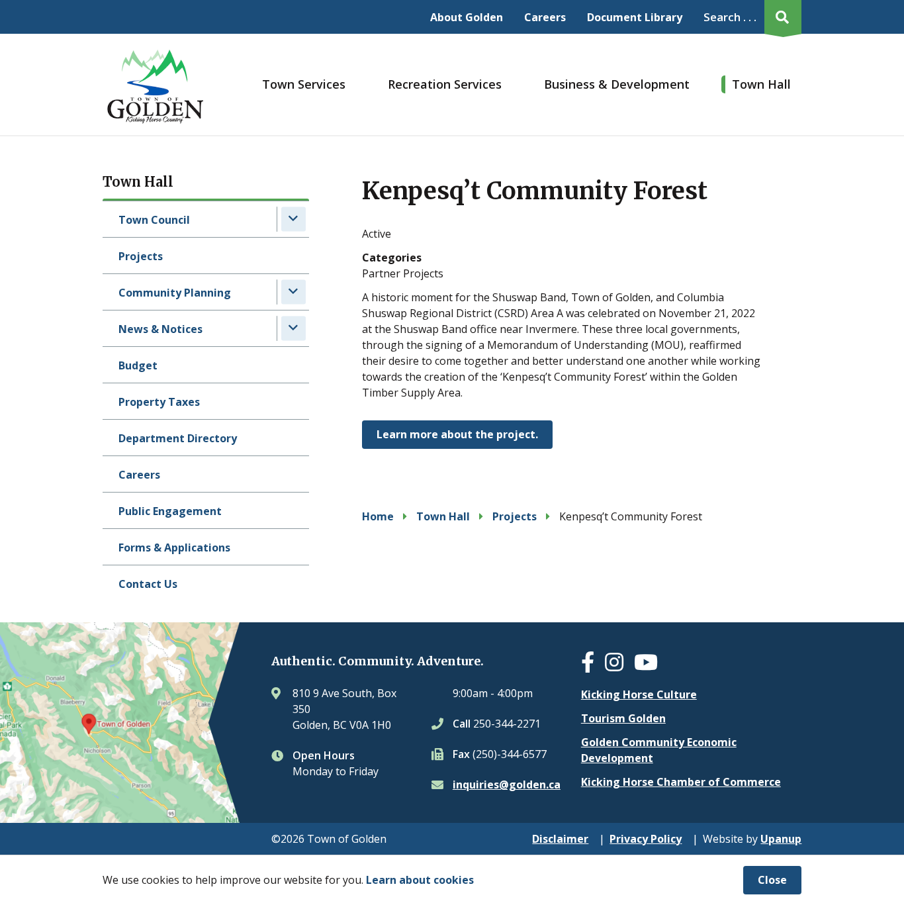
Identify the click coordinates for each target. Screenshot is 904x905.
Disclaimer (560, 839)
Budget (138, 365)
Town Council (154, 220)
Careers (545, 17)
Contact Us (147, 584)
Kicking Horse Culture (639, 694)
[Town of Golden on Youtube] (651, 666)
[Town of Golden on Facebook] (593, 666)
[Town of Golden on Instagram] (619, 666)
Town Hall (761, 84)
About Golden (466, 17)
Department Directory (177, 438)
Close (772, 880)
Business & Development (617, 84)
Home (378, 516)
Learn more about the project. (457, 434)
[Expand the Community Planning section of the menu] (293, 291)
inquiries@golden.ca (507, 784)
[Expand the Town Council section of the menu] (293, 219)
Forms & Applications (174, 547)
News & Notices (160, 329)
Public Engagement (170, 511)
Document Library (634, 17)
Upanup (780, 839)
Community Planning (174, 292)
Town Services (303, 84)
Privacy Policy (646, 839)
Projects (140, 256)
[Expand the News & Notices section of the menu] (293, 328)
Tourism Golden (623, 718)
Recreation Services (445, 84)
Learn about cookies (420, 880)
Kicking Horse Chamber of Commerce (681, 782)
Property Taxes (159, 402)
